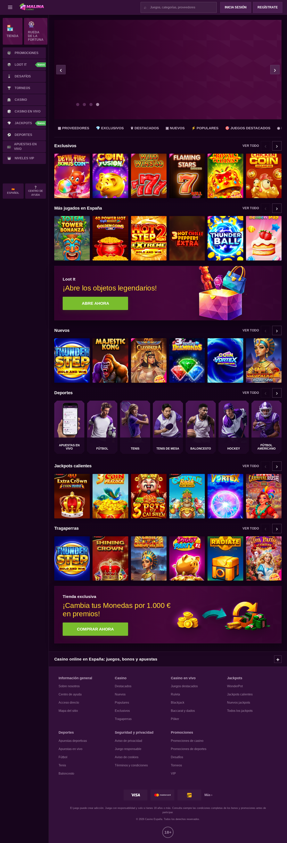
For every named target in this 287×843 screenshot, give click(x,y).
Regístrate (268, 7)
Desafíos (19, 76)
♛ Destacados (144, 128)
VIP (173, 773)
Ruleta (175, 694)
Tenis (62, 765)
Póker (175, 719)
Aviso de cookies (126, 757)
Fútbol (63, 757)
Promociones (22, 53)
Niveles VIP (20, 158)
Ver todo (250, 145)
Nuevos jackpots (238, 702)
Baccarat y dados (183, 710)
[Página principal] (33, 7)
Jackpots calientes (240, 694)
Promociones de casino (187, 740)
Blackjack (177, 702)
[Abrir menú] (10, 7)
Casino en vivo (23, 111)
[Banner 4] (97, 104)
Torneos (18, 88)
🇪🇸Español (13, 191)
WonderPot (235, 686)
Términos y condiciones (131, 765)
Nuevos (120, 694)
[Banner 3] (91, 104)
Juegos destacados (184, 686)
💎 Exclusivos (110, 128)
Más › (208, 795)
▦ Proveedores (73, 128)
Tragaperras (123, 719)
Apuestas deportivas (73, 740)
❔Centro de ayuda (35, 191)
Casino (17, 99)
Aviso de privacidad (128, 740)
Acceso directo (69, 702)
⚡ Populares (204, 128)
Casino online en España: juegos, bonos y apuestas (105, 659)
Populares (122, 702)
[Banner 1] (77, 104)
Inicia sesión (236, 7)
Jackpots (26, 123)
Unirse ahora (95, 92)
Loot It (26, 64)
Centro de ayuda (70, 694)
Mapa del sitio (68, 710)
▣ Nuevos (175, 128)
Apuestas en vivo (22, 147)
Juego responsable (128, 749)
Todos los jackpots (240, 710)
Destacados (123, 686)
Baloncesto (66, 773)
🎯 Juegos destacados (247, 128)
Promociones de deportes (188, 749)
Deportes (19, 134)
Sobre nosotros (69, 686)
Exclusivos (122, 710)
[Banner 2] (84, 104)
